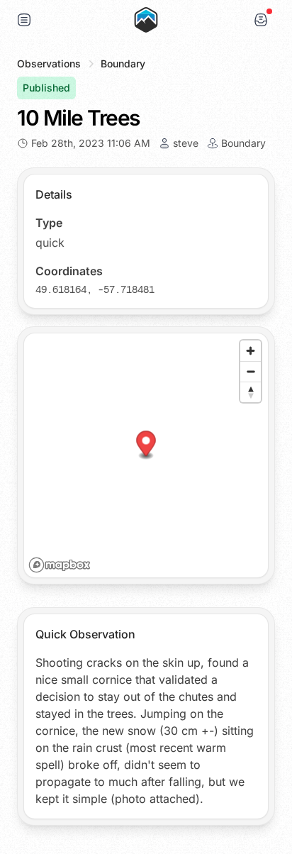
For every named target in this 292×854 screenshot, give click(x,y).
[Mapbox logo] (59, 565)
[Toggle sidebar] (24, 20)
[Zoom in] (250, 350)
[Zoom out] (250, 371)
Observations (49, 63)
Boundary (123, 63)
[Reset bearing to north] (250, 392)
